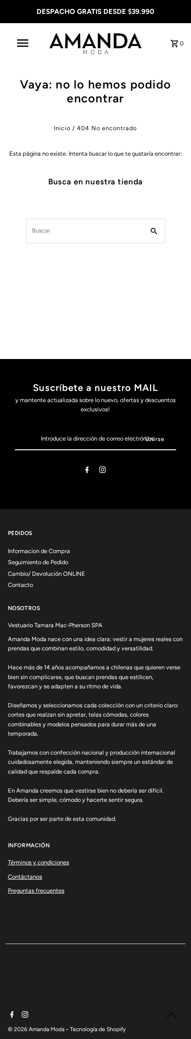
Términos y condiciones (38, 862)
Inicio (62, 128)
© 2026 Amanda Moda (37, 1029)
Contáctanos (25, 876)
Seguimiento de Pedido (38, 562)
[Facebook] (87, 471)
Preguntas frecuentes (36, 890)
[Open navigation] (24, 43)
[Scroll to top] (171, 1014)
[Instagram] (102, 471)
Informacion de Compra (39, 551)
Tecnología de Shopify (98, 1029)
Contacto (20, 584)
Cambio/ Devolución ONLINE (46, 573)
